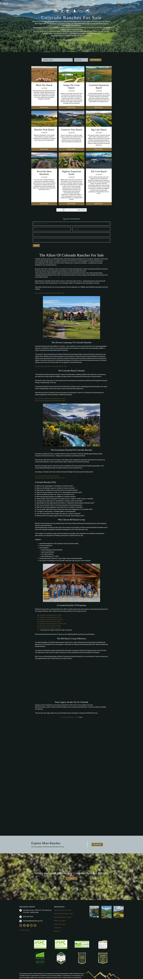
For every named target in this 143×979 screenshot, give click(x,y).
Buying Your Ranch (60, 924)
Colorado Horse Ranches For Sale (49, 626)
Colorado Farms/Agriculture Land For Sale (52, 623)
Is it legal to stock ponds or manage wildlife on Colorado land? (56, 511)
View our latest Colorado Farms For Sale (47, 476)
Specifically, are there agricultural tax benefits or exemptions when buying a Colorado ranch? (65, 503)
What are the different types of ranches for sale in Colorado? (55, 488)
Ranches (99, 3)
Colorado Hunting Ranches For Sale (50, 615)
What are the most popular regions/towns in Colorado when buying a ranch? (60, 516)
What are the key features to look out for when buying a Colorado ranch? (59, 492)
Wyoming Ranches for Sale (62, 917)
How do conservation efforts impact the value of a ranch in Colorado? (58, 513)
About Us (127, 3)
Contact (136, 3)
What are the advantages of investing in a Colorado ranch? (54, 486)
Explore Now (97, 844)
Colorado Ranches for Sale (62, 910)
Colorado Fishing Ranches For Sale (50, 617)
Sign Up (36, 245)
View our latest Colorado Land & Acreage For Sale (49, 293)
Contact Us (57, 928)
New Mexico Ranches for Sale (63, 914)
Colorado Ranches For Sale (71, 717)
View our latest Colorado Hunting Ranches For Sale (50, 398)
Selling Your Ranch (60, 921)
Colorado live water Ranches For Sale (51, 619)
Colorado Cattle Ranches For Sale (49, 621)
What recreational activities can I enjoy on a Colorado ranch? (55, 494)
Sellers (113, 3)
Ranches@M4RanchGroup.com (33, 921)
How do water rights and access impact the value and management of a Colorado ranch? (64, 509)
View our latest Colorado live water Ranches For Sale (50, 366)
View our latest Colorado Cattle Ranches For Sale (49, 478)
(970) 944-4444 (28, 916)
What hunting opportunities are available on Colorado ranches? (56, 496)
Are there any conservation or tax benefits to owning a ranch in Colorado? (59, 501)
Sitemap (56, 931)
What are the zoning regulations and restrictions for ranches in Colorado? (59, 507)
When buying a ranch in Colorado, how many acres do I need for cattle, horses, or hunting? (64, 499)
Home (93, 3)
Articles (120, 3)
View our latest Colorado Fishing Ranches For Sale (50, 400)
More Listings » (81, 210)
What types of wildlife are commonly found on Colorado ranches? (57, 490)
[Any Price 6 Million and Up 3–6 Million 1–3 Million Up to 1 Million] (81, 60)
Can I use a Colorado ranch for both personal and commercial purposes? (59, 505)
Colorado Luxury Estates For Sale (49, 628)
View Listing (44, 107)
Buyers (108, 3)
